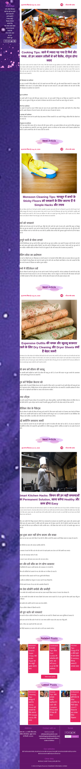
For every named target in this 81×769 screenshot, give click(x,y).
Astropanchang (51, 751)
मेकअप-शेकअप (10, 21)
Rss (59, 761)
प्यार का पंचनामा (10, 28)
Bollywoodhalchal (54, 753)
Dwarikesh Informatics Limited (57, 766)
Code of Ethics (49, 740)
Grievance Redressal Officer (49, 738)
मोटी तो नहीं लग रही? (9, 11)
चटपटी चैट (10, 23)
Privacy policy (51, 761)
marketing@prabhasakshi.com (49, 736)
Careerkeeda (61, 751)
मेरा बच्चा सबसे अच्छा (10, 26)
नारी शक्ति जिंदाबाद (10, 9)
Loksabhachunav (39, 751)
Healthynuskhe (71, 751)
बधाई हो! (10, 30)
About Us (42, 761)
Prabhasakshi (28, 751)
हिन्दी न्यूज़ (9, 38)
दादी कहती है (10, 16)
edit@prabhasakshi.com (49, 734)
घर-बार (10, 35)
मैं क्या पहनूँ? (10, 18)
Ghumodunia (44, 753)
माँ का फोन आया (10, 33)
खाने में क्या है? (10, 14)
